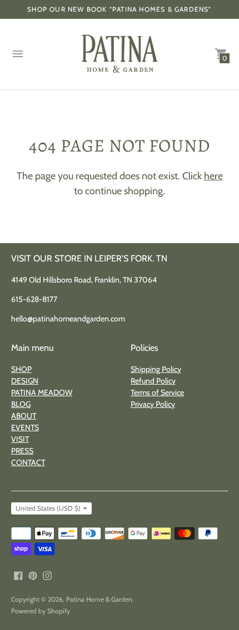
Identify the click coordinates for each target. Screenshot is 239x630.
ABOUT (23, 416)
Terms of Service (157, 392)
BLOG (21, 404)
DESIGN (24, 381)
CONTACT (28, 462)
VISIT (20, 439)
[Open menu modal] (17, 54)
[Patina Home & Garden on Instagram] (47, 574)
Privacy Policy (153, 404)
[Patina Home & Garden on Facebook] (18, 574)
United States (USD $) (48, 508)
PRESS (22, 451)
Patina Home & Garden (99, 599)
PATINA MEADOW (41, 392)
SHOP (21, 369)
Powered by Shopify (40, 611)
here (213, 176)
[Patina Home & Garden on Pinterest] (32, 574)
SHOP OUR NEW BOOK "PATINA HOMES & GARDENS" (119, 9)
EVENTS (25, 427)
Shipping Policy (156, 369)
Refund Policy (153, 381)
